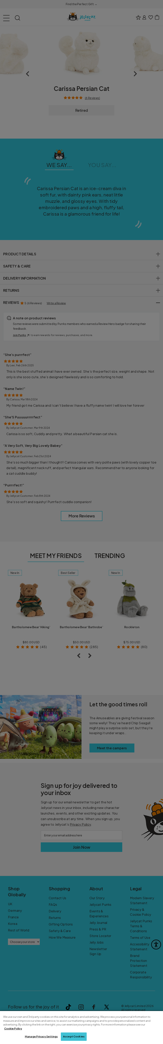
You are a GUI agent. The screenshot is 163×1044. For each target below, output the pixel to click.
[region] (81, 1027)
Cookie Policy (13, 1028)
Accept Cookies (73, 1036)
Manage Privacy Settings (41, 1036)
